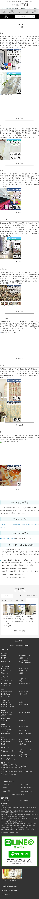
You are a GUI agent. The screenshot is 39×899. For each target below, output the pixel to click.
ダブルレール (24, 704)
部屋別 (13, 538)
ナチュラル (16, 524)
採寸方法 (5, 787)
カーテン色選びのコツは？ (9, 771)
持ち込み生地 (24, 694)
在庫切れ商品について (18, 794)
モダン (9, 524)
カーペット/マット (26, 741)
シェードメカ (24, 691)
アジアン (18, 527)
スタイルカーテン (26, 730)
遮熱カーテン (24, 658)
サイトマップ (6, 894)
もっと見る (19, 118)
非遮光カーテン (6, 658)
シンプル (2, 524)
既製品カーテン (25, 683)
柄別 (8, 538)
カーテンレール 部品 (8, 706)
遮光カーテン (6, 655)
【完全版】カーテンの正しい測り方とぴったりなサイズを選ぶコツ (10, 767)
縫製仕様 (23, 744)
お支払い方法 (24, 784)
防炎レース (5, 673)
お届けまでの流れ (26, 787)
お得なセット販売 (32, 595)
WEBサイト (15, 880)
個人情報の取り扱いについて (10, 886)
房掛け (23, 720)
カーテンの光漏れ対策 (8, 755)
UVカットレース (7, 670)
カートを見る (24, 800)
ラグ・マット (19, 600)
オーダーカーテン (7, 683)
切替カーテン (6, 733)
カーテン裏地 (6, 726)
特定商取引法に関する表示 (9, 890)
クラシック (25, 524)
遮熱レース (24, 673)
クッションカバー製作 (8, 739)
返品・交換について (26, 791)
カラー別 (2, 538)
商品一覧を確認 (19, 631)
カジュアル (34, 524)
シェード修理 (6, 696)
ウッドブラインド (7, 712)
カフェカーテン (6, 685)
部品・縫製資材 (6, 741)
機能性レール (6, 702)
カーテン (7, 595)
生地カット (5, 744)
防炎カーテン (6, 661)
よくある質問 (6, 791)
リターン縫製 (24, 726)
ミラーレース (6, 668)
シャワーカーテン (7, 680)
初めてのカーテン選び (8, 751)
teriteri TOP (18, 641)
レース (19, 595)
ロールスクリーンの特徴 (9, 774)
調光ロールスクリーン (8, 715)
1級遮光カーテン (25, 655)
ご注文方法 (6, 784)
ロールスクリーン (7, 600)
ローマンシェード (7, 691)
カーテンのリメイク (26, 771)
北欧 (10, 527)
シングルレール (6, 704)
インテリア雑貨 (25, 739)
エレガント (3, 527)
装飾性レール (24, 702)
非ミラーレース (25, 668)
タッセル (4, 720)
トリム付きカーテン (26, 733)
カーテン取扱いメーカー (9, 759)
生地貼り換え (6, 694)
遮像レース (24, 670)
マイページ (6, 800)
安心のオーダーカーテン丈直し (29, 8)
